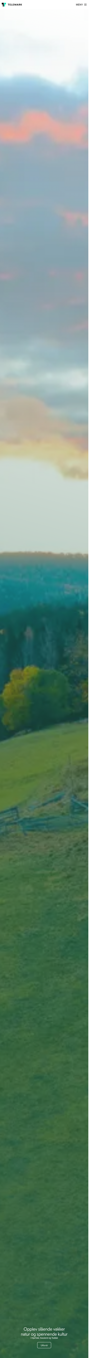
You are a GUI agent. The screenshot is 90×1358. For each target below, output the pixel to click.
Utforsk (44, 1345)
